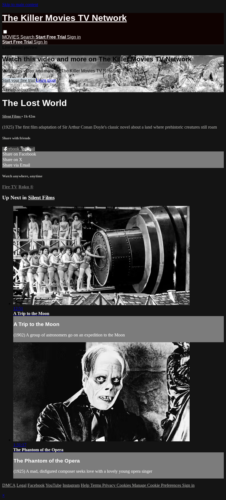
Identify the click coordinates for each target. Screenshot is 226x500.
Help (85, 485)
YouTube (53, 485)
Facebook (11, 148)
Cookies (124, 485)
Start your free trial (19, 80)
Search (28, 37)
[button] (5, 32)
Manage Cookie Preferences (157, 485)
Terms (96, 485)
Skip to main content (20, 4)
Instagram (71, 485)
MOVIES (11, 37)
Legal (21, 485)
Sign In (40, 42)
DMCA (8, 485)
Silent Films (11, 116)
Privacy (109, 485)
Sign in (74, 37)
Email (30, 148)
